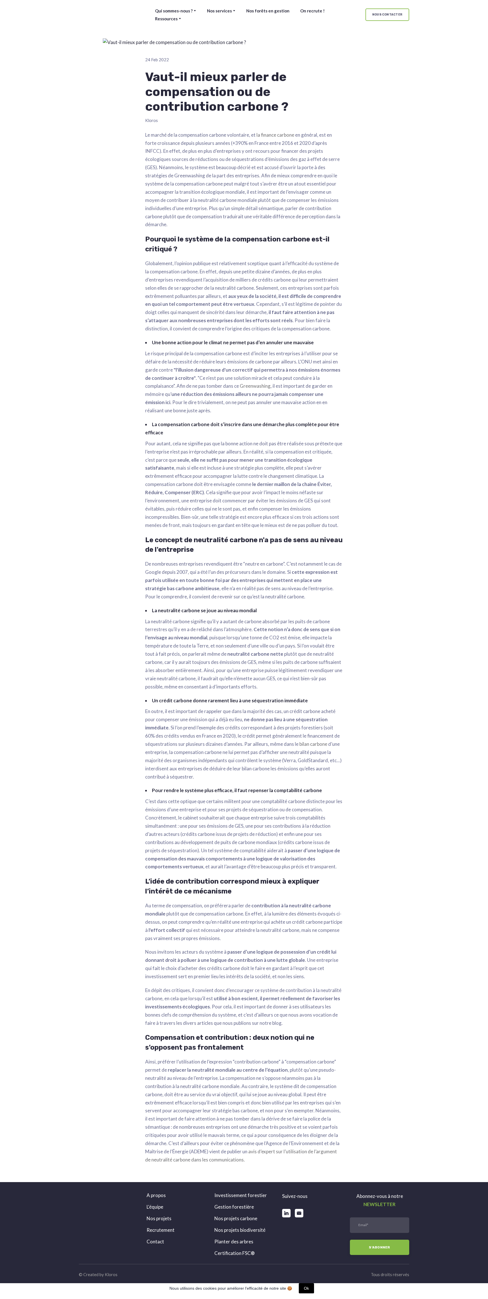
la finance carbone (275, 135)
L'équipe (155, 1207)
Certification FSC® (234, 1253)
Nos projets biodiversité (239, 1230)
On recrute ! (312, 10)
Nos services (219, 10)
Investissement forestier (240, 1195)
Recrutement (161, 1230)
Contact (155, 1241)
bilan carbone (313, 744)
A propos (156, 1195)
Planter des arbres (233, 1241)
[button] (387, 14)
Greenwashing (255, 386)
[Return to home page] (102, 15)
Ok (306, 1288)
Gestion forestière (234, 1207)
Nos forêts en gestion (267, 10)
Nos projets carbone (235, 1218)
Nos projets (159, 1218)
